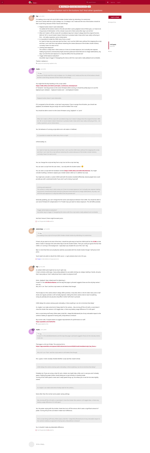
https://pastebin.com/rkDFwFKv (45, 321)
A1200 (95, 241)
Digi (40, 73)
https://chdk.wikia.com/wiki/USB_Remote (77, 170)
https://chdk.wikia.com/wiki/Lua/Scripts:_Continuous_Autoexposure (56, 86)
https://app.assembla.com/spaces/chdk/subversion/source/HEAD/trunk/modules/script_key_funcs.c (66, 346)
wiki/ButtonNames (50, 282)
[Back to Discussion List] (2, 2)
